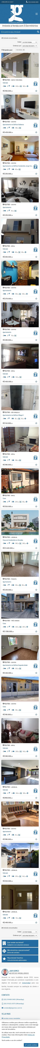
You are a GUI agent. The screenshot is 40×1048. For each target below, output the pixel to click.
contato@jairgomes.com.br (13, 1008)
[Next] (36, 65)
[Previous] (4, 65)
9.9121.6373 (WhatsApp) (14, 1003)
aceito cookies (32, 1045)
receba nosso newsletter (12, 1018)
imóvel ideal (26, 983)
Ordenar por (17, 46)
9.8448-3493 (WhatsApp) (14, 999)
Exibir (19, 42)
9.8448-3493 (33, 2)
